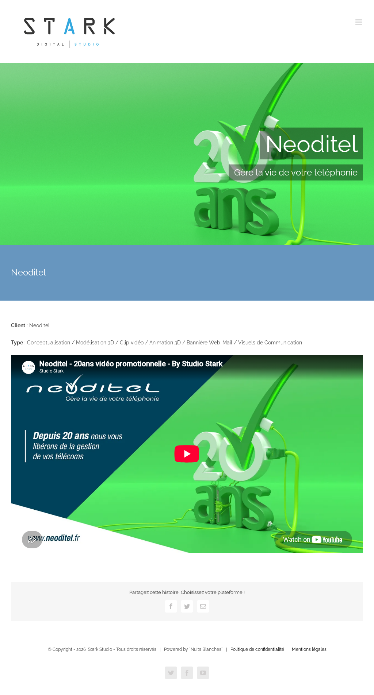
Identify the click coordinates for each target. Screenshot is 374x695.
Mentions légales (309, 649)
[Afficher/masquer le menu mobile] (359, 22)
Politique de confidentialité (257, 649)
